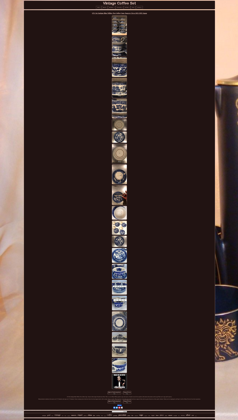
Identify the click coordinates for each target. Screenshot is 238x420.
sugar (153, 415)
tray (65, 415)
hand (166, 415)
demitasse (136, 415)
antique (44, 415)
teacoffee (175, 415)
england (145, 415)
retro (149, 415)
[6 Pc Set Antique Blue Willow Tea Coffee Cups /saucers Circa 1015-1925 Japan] (119, 25)
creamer (68, 415)
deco (179, 415)
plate (196, 415)
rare (193, 415)
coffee (109, 415)
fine (94, 415)
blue (132, 415)
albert (102, 415)
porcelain (122, 415)
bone (157, 415)
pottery (128, 415)
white (62, 415)
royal (80, 415)
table (105, 415)
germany (115, 415)
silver (188, 415)
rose (52, 415)
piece (162, 415)
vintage (57, 415)
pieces (85, 415)
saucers (73, 415)
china (90, 415)
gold (48, 415)
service (183, 415)
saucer (170, 415)
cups (141, 415)
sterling (98, 415)
